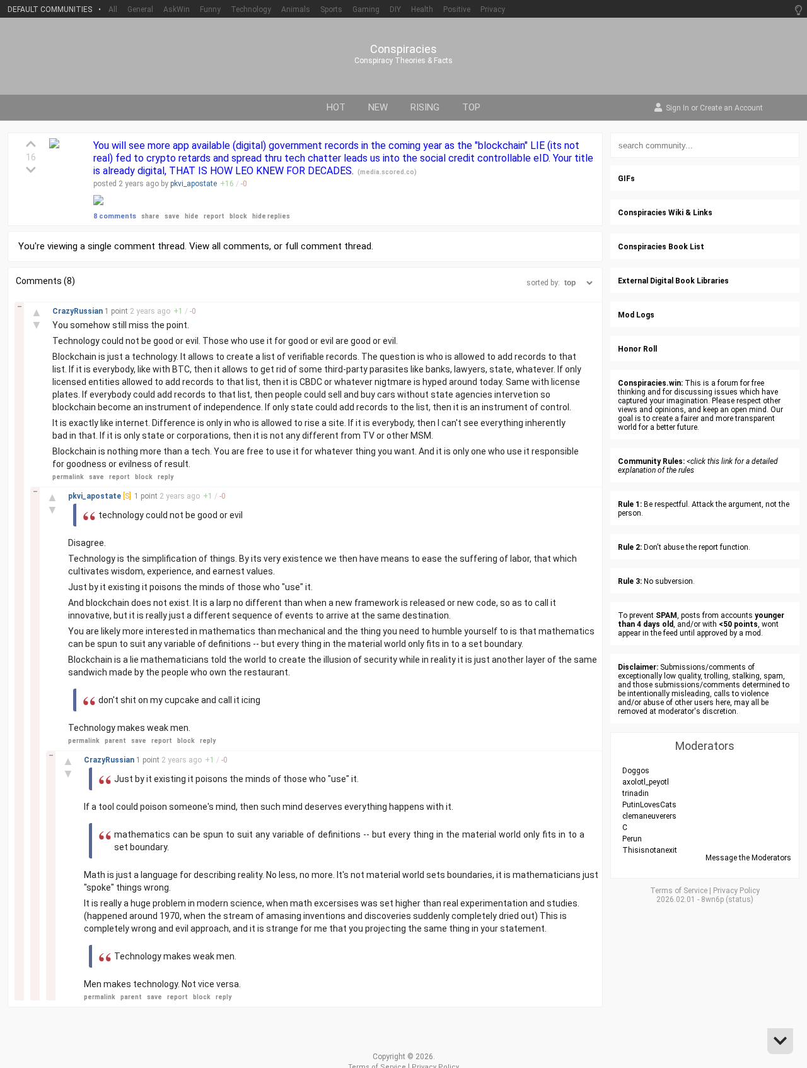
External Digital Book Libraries (673, 280)
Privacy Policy (736, 890)
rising (424, 107)
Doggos (635, 770)
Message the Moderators (748, 857)
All (112, 9)
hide (192, 216)
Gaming (366, 9)
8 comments (114, 216)
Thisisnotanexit (649, 850)
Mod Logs (636, 315)
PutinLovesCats (649, 804)
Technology (251, 9)
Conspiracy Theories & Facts (403, 60)
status (739, 899)
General (140, 9)
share (150, 216)
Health (422, 9)
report (214, 216)
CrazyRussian (78, 311)
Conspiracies (403, 49)
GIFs (626, 178)
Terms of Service (678, 890)
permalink (68, 476)
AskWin (176, 9)
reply (165, 476)
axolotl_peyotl (645, 782)
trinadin (635, 793)
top (471, 107)
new (378, 107)
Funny (210, 9)
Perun (632, 838)
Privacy (492, 9)
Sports (331, 9)
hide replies (271, 216)
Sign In (677, 108)
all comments (240, 246)
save (172, 216)
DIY (395, 9)
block (238, 216)
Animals (295, 9)
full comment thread (328, 246)
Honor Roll (637, 349)
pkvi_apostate (193, 183)
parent (115, 740)
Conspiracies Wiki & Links (665, 212)
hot (336, 107)
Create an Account (731, 108)
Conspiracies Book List (661, 246)
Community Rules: (651, 461)
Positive (456, 9)
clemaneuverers (649, 816)
